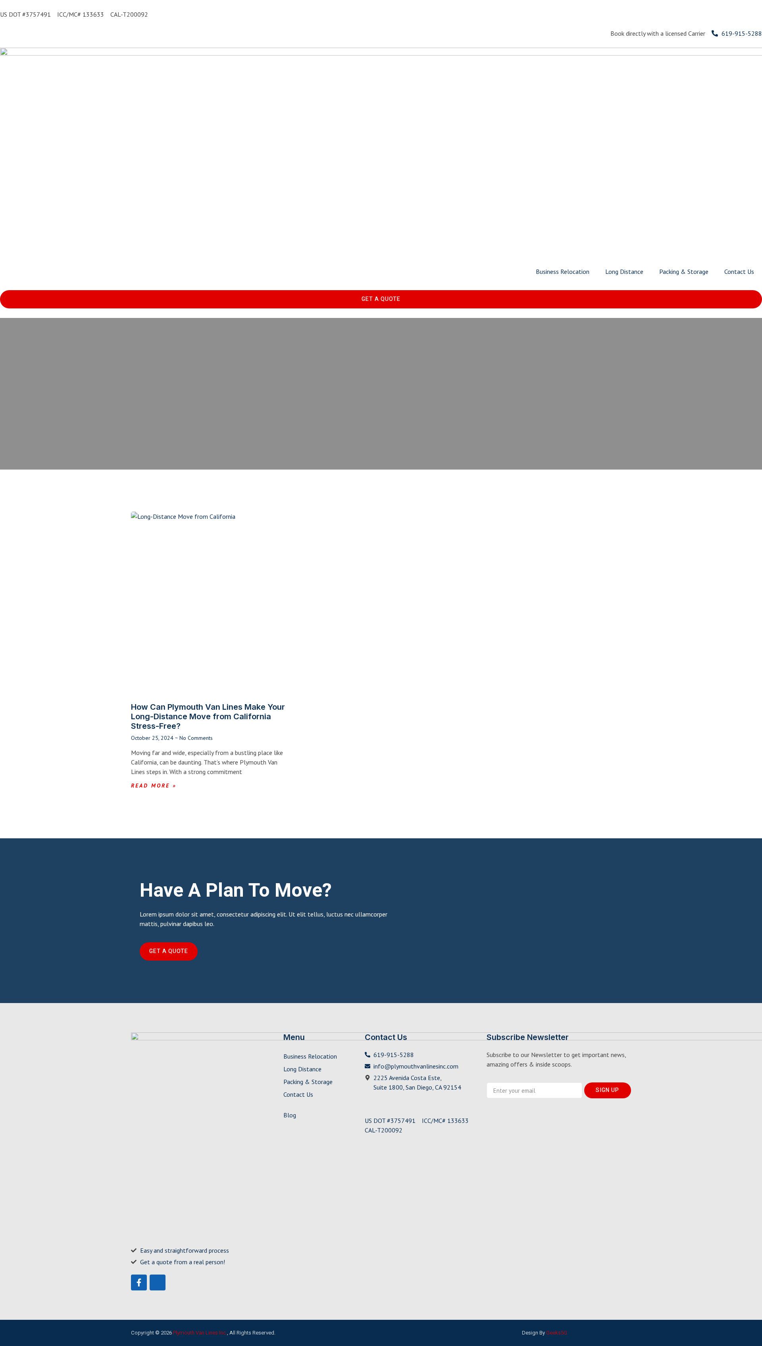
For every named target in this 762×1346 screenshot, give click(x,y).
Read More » (154, 785)
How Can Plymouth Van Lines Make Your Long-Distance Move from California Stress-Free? (208, 716)
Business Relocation (562, 271)
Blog (289, 1115)
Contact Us (739, 271)
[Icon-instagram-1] (157, 1282)
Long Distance (624, 271)
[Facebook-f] (139, 1282)
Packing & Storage (683, 271)
